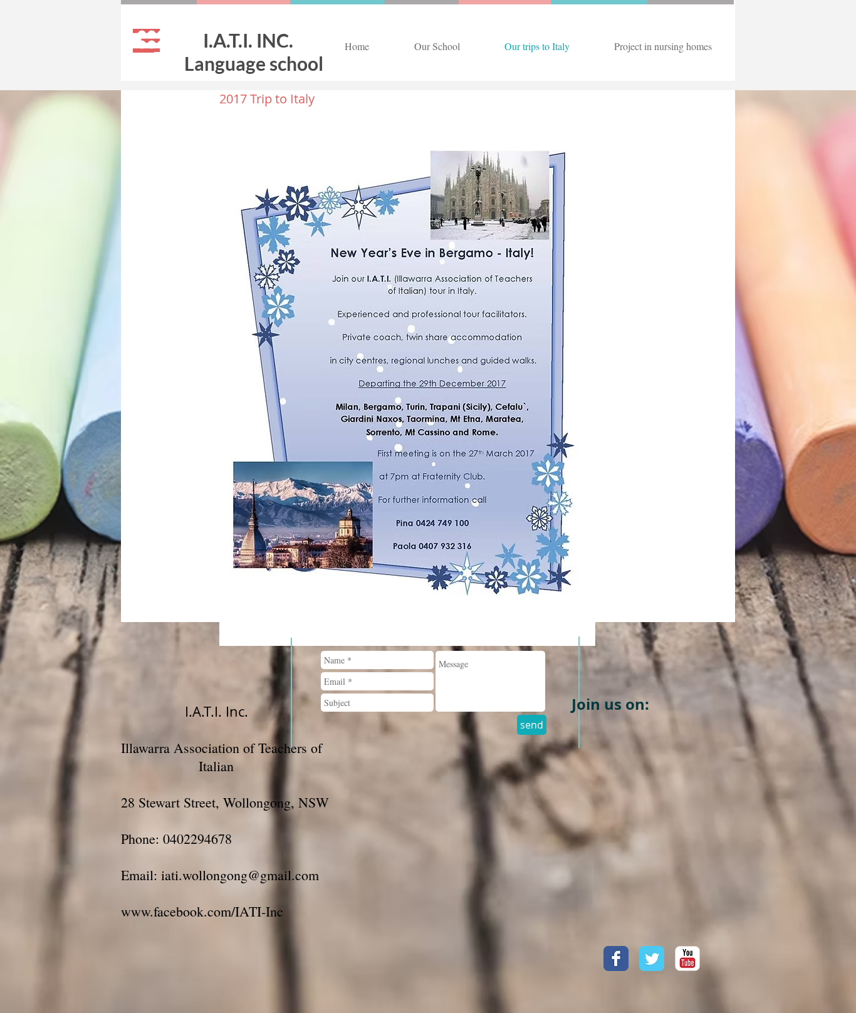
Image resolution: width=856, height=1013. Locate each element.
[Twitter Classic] (651, 958)
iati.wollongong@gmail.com (240, 875)
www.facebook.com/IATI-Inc (202, 911)
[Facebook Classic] (616, 958)
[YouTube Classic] (687, 958)
